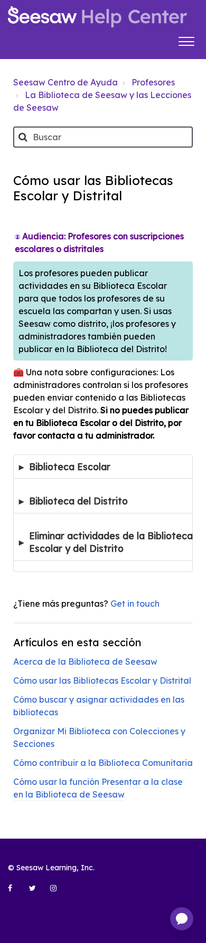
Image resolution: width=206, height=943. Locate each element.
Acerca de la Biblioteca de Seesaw (85, 661)
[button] (186, 40)
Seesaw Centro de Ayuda (65, 82)
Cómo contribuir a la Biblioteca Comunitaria (103, 762)
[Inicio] (97, 16)
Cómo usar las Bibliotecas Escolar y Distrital (102, 680)
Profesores (153, 82)
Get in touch (135, 603)
